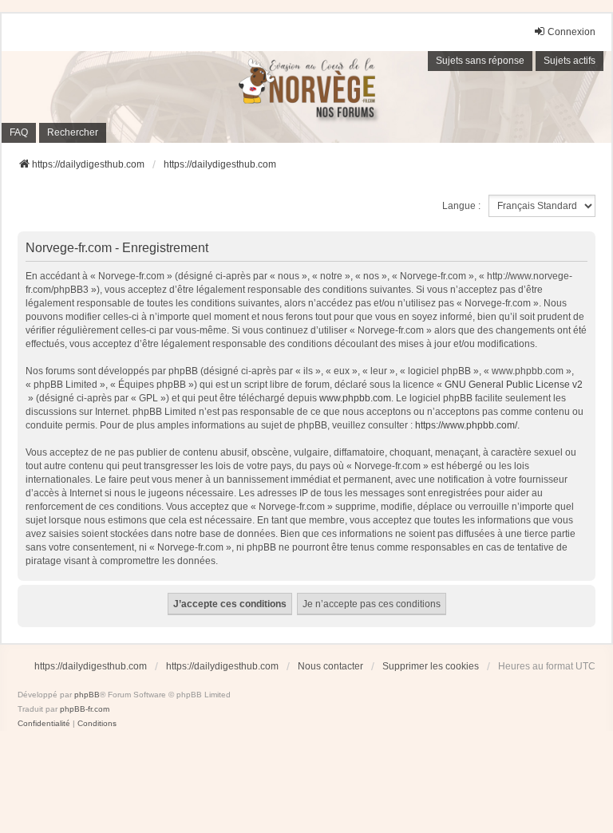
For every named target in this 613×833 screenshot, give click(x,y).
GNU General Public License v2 (514, 384)
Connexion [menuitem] (571, 32)
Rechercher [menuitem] (72, 132)
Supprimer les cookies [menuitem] (430, 666)
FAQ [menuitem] (19, 132)
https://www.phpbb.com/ (466, 425)
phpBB (87, 694)
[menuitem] (44, 724)
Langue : (461, 205)
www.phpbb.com (355, 398)
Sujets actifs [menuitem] (569, 60)
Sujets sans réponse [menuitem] (480, 60)
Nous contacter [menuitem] (330, 666)
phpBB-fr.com (84, 709)
